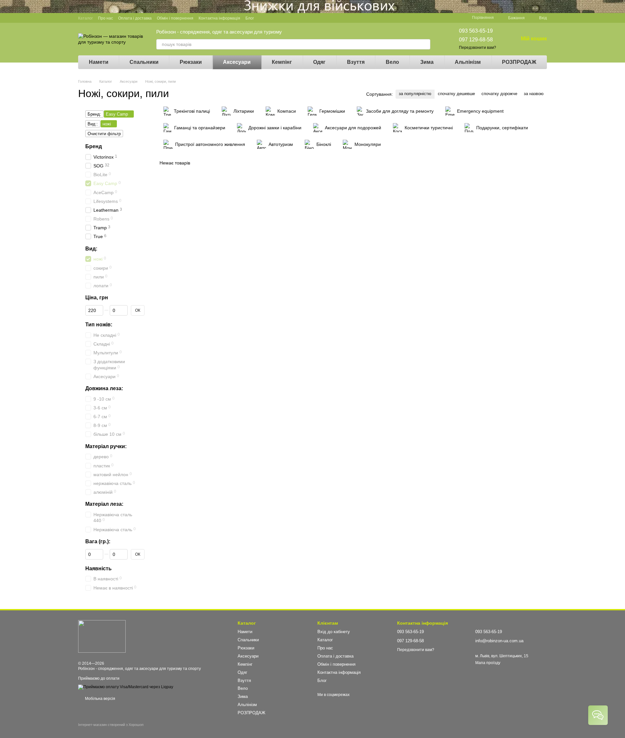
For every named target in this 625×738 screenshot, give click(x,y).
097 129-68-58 (476, 39)
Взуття (356, 62)
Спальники (144, 62)
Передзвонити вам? (477, 47)
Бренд (93, 146)
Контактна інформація (219, 18)
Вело (392, 62)
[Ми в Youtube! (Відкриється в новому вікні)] (270, 18)
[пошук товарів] (425, 44)
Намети (98, 62)
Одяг (319, 62)
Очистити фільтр (104, 133)
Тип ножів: (98, 324)
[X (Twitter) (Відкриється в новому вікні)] (278, 18)
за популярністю (415, 93)
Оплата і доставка (135, 18)
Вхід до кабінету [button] (333, 631)
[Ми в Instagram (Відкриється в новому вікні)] (286, 18)
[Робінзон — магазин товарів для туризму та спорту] (102, 636)
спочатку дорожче (499, 93)
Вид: (91, 248)
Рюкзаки (191, 62)
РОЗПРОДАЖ (519, 62)
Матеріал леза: (104, 504)
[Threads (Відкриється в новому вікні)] (302, 18)
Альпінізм (468, 62)
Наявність (98, 568)
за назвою (534, 93)
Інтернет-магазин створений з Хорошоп (111, 725)
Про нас (105, 18)
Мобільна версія (99, 698)
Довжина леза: (104, 388)
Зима (427, 62)
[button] (620, 6)
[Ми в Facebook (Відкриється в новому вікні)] (263, 18)
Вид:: (93, 123)
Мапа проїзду (487, 662)
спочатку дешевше (456, 93)
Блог (249, 18)
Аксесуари (237, 62)
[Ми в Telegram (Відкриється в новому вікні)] (294, 18)
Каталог (85, 18)
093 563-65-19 (476, 31)
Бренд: (94, 114)
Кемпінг (282, 62)
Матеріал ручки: (106, 446)
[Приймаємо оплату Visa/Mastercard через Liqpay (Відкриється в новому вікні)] (125, 687)
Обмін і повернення (175, 18)
